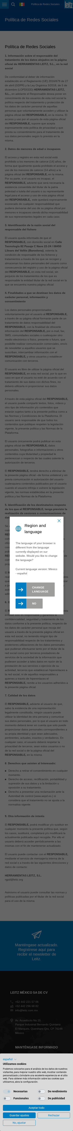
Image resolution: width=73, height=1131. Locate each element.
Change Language (40, 589)
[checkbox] (7, 1091)
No (34, 603)
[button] (10, 1059)
